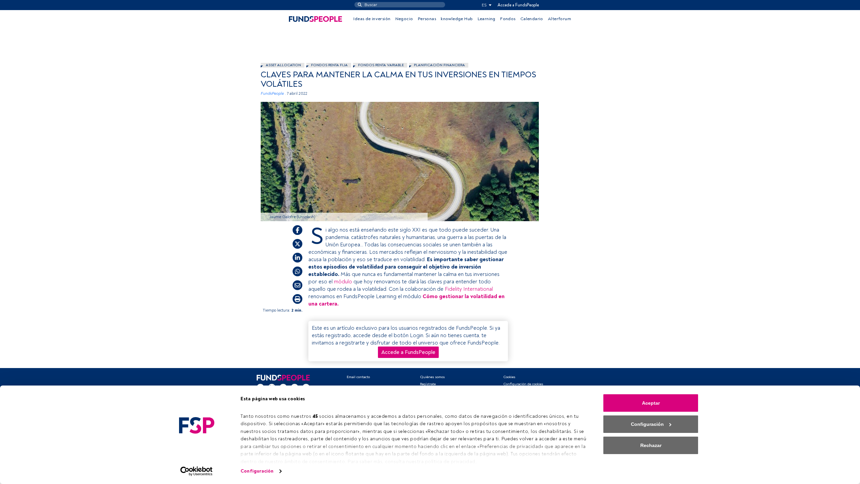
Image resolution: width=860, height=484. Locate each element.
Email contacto (358, 377)
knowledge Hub (457, 19)
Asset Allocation (283, 65)
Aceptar (651, 403)
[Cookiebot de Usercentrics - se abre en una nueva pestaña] (196, 471)
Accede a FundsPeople (518, 5)
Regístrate (428, 384)
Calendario (531, 19)
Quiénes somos (432, 377)
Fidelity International (469, 289)
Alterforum (559, 19)
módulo (343, 281)
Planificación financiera (439, 65)
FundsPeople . (273, 93)
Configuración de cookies (523, 384)
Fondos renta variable (381, 65)
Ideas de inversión (371, 19)
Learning (487, 19)
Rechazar (650, 445)
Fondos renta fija (329, 65)
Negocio (404, 19)
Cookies (509, 377)
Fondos (507, 19)
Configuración (257, 471)
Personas (427, 19)
